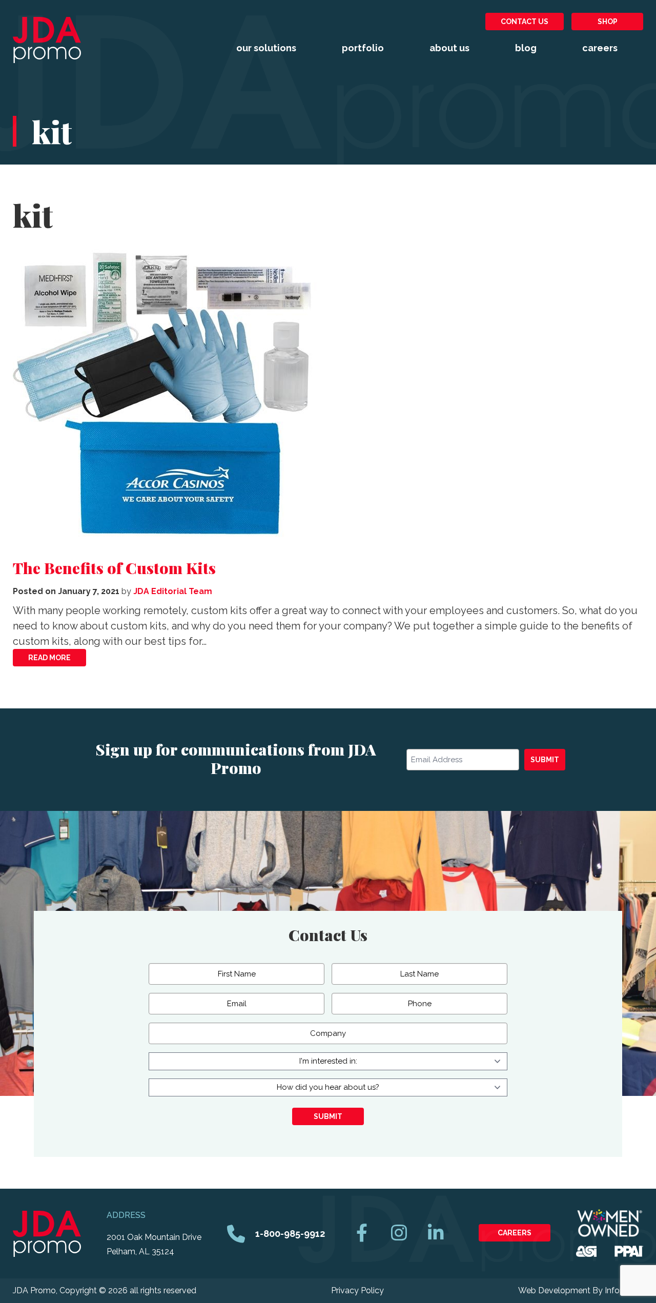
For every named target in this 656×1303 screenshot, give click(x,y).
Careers (600, 48)
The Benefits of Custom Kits (114, 568)
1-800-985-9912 (290, 1233)
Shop (608, 21)
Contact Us (524, 21)
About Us (449, 48)
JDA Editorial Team (172, 591)
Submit (544, 760)
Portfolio (363, 48)
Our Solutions (266, 48)
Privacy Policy (357, 1290)
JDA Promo (47, 40)
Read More (49, 658)
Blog (526, 48)
